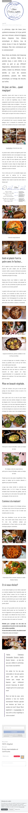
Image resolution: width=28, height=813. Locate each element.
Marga (3, 109)
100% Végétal (7, 744)
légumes (23, 35)
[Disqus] (14, 786)
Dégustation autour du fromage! (10, 632)
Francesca (20, 654)
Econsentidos (18, 710)
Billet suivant (4, 747)
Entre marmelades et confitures (10, 750)
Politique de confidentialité (17, 735)
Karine (8, 654)
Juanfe (21, 657)
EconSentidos (9, 148)
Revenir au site (7, 1)
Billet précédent (5, 741)
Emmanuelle (9, 657)
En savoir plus (21, 806)
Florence (16, 657)
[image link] (14, 136)
